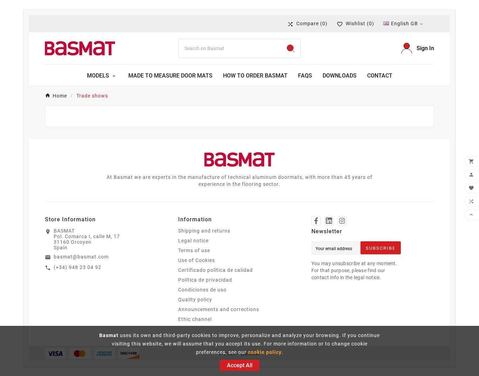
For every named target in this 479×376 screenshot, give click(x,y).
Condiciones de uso (202, 290)
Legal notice (193, 240)
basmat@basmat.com (81, 257)
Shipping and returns (204, 231)
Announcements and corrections (218, 309)
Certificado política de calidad (215, 270)
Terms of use (194, 250)
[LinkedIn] (329, 220)
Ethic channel (195, 319)
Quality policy (195, 299)
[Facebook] (316, 220)
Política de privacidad (205, 280)
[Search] (291, 48)
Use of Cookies (196, 260)
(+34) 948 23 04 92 (77, 267)
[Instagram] (342, 220)
